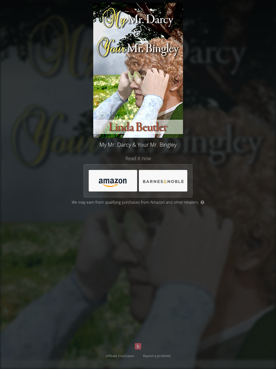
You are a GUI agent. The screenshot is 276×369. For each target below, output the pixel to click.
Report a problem (157, 356)
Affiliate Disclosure (120, 356)
